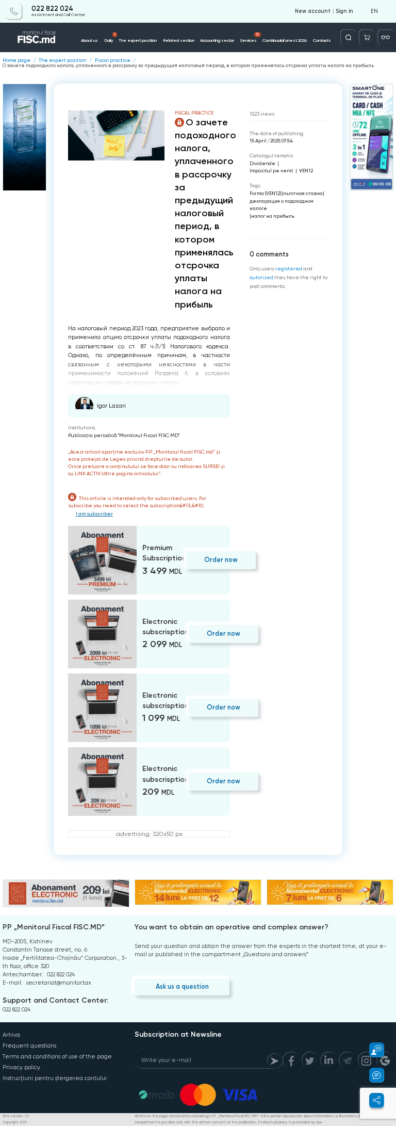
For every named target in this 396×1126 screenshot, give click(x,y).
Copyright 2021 (15, 1122)
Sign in (344, 11)
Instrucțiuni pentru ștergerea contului (55, 1078)
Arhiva (11, 1035)
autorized (261, 277)
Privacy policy (21, 1067)
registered (288, 268)
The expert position (138, 40)
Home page (16, 60)
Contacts (322, 40)
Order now (221, 560)
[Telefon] (13, 11)
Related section (178, 40)
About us (89, 40)
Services (249, 37)
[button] (372, 1050)
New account (313, 11)
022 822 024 (52, 8)
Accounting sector (217, 40)
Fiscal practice (112, 60)
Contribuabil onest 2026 (284, 40)
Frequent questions (29, 1045)
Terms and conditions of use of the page (57, 1056)
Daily (110, 37)
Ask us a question (182, 986)
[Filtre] (385, 37)
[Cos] (366, 37)
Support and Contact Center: (55, 1000)
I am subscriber (94, 514)
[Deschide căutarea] (348, 37)
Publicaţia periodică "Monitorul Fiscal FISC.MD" (123, 435)
